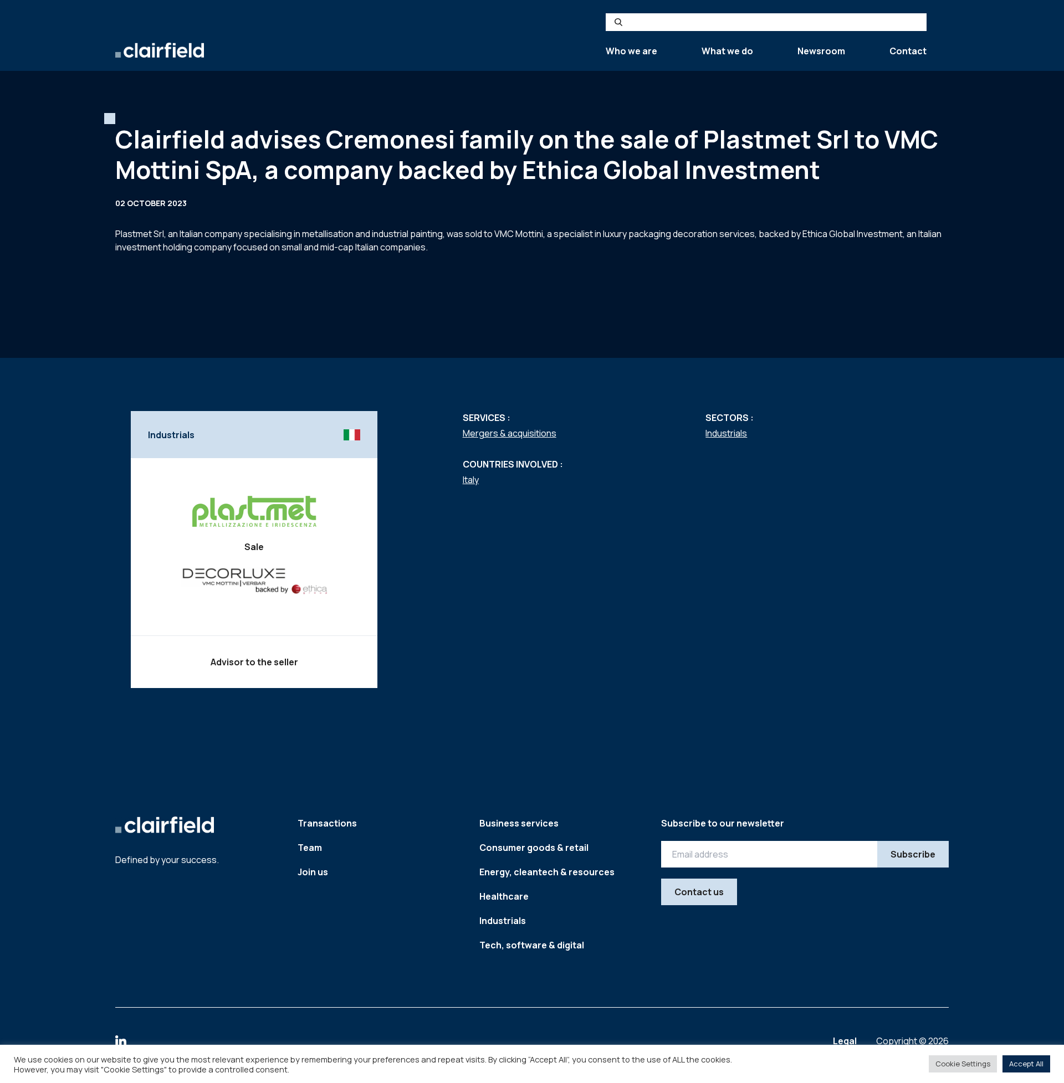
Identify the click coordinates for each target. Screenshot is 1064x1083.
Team (310, 847)
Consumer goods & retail (534, 847)
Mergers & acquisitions (509, 433)
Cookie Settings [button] (962, 1064)
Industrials (726, 433)
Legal (845, 1041)
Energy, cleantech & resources (547, 872)
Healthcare (504, 896)
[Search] (618, 22)
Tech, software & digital (531, 945)
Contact (908, 51)
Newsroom (821, 51)
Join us (313, 872)
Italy (471, 480)
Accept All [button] (1026, 1064)
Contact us (699, 892)
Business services (519, 823)
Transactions (327, 823)
